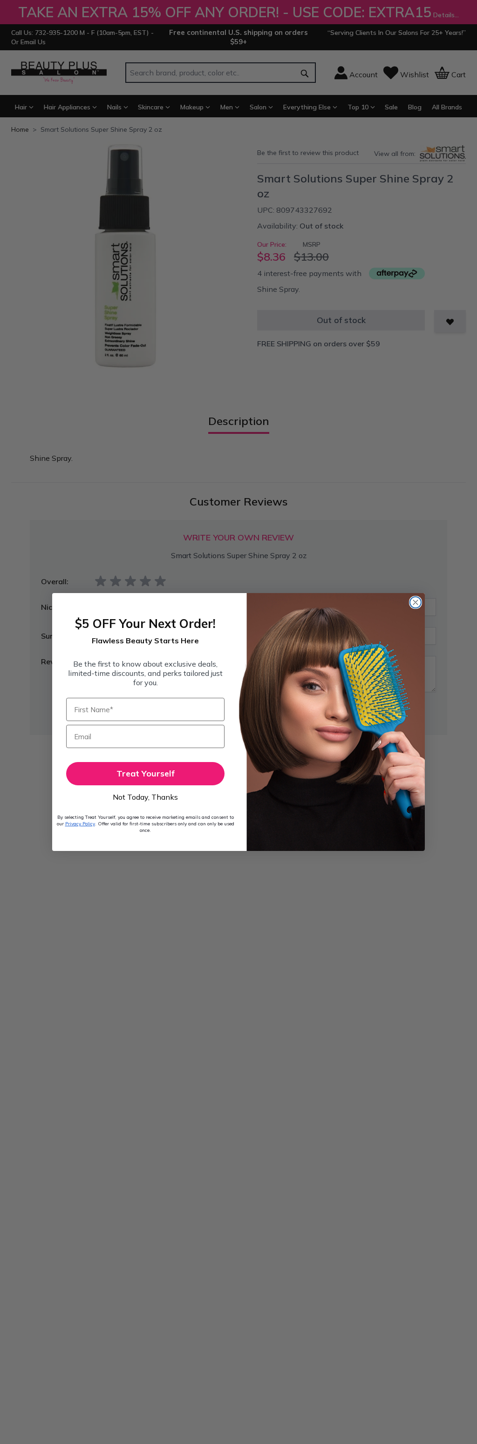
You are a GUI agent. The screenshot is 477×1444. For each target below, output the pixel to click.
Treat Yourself (145, 773)
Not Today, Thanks (145, 797)
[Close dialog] (415, 602)
